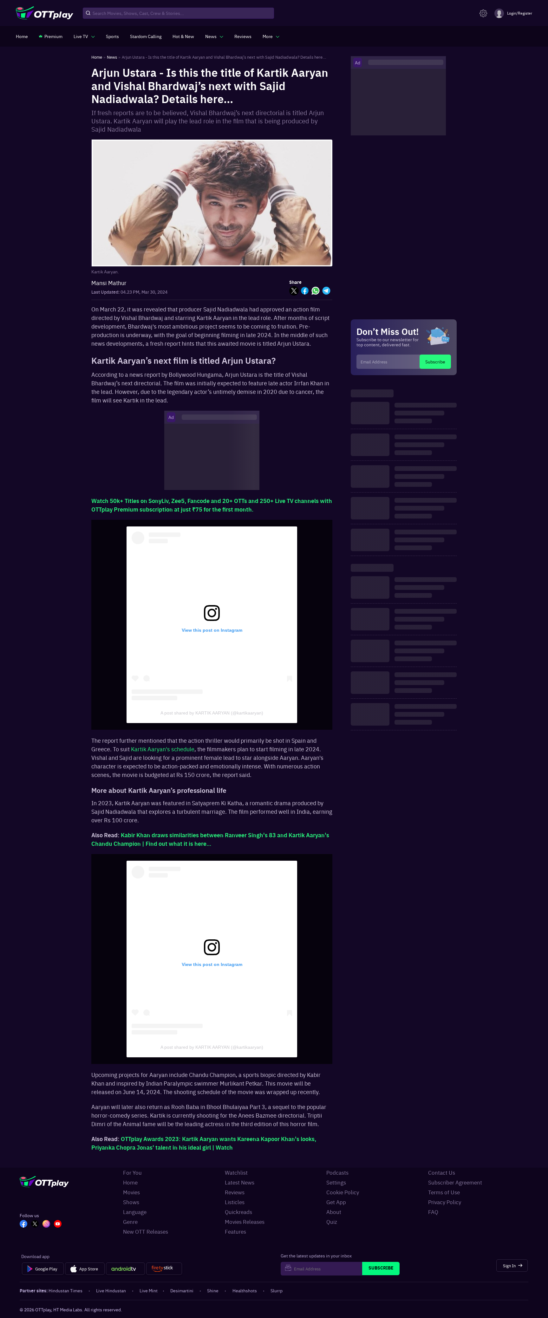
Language (135, 1212)
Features (235, 1231)
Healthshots (244, 1290)
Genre (130, 1221)
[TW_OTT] (35, 1224)
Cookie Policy (342, 1192)
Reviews (235, 1192)
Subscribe (435, 361)
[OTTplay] (44, 13)
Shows (131, 1202)
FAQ (433, 1212)
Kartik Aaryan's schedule (162, 749)
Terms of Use (444, 1192)
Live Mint (149, 1290)
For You (132, 1172)
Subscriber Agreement (455, 1182)
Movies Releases (244, 1221)
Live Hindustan (111, 1290)
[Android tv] (125, 1269)
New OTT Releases (145, 1231)
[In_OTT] (46, 1224)
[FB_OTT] (23, 1224)
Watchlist (236, 1172)
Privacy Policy (444, 1202)
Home (130, 1182)
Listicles (235, 1202)
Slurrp (277, 1290)
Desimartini (181, 1290)
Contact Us (441, 1172)
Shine (213, 1290)
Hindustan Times (65, 1290)
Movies (131, 1192)
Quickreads (238, 1212)
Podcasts (337, 1172)
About (333, 1212)
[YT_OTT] (58, 1224)
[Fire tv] (164, 1269)
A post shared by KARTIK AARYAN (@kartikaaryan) (211, 712)
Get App (336, 1202)
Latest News (239, 1182)
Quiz (331, 1221)
